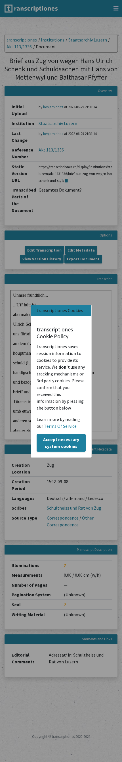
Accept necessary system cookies (61, 443)
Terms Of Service (60, 426)
